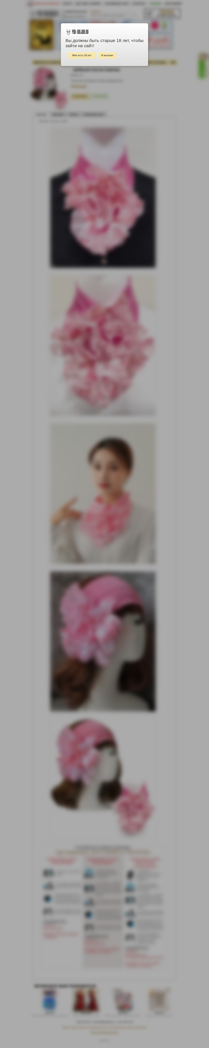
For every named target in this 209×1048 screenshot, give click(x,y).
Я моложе (107, 55)
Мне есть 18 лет (81, 55)
